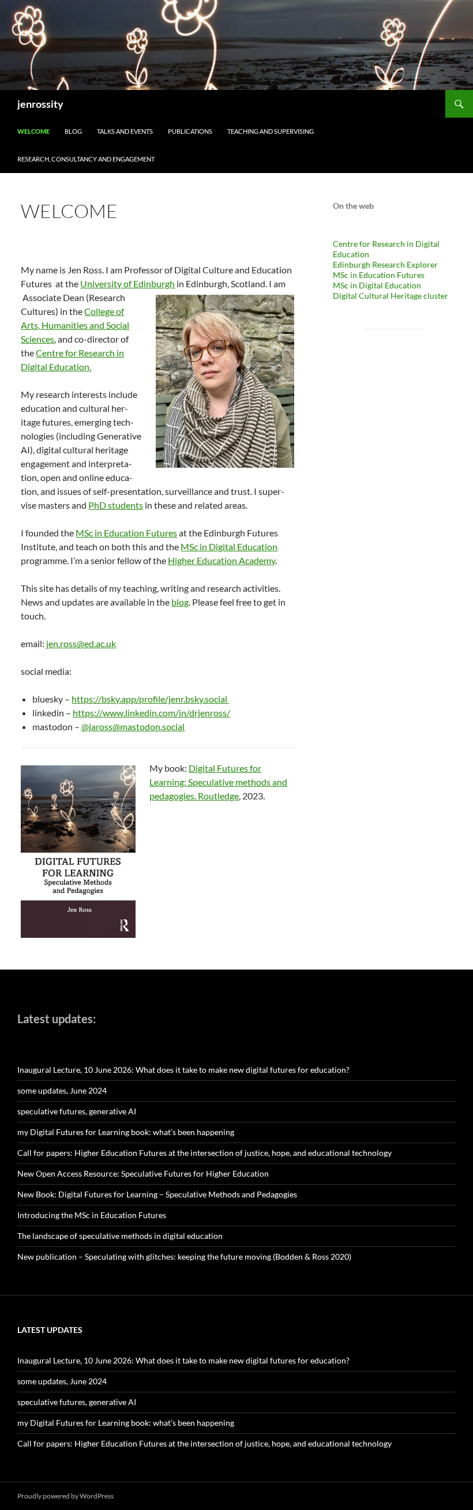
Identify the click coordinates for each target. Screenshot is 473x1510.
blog (180, 601)
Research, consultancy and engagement (86, 159)
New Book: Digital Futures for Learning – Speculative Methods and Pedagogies (157, 1194)
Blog (73, 131)
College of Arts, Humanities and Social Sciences (75, 325)
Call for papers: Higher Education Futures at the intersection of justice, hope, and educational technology (204, 1153)
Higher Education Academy (221, 560)
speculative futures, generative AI (76, 1111)
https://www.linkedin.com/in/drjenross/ (151, 712)
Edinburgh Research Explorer (385, 264)
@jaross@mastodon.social (133, 726)
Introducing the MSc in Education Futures (91, 1215)
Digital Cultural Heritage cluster (390, 296)
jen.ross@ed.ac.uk (81, 643)
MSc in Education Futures (126, 532)
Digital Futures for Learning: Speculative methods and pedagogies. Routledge (218, 781)
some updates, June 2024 (62, 1090)
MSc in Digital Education (229, 546)
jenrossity (40, 103)
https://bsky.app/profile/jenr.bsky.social (150, 698)
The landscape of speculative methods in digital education (120, 1236)
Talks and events (125, 131)
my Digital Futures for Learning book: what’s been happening (125, 1132)
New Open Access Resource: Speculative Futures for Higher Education (143, 1173)
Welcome (33, 131)
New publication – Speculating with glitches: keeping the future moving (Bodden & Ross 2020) (184, 1256)
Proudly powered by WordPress (65, 1496)
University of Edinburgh (127, 283)
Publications (190, 131)
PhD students (115, 504)
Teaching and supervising (270, 131)
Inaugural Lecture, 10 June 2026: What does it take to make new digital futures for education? (183, 1070)
